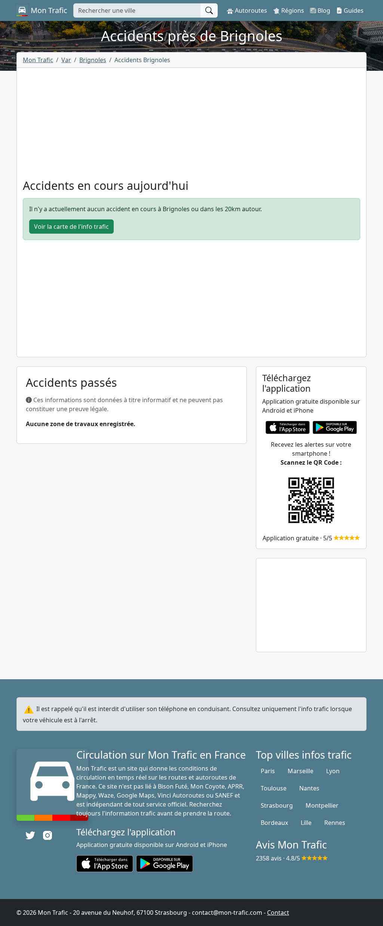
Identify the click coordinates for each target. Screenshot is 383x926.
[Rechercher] (209, 10)
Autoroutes (250, 10)
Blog (323, 10)
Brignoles (92, 60)
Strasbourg (277, 805)
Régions (292, 10)
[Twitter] (30, 835)
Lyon (333, 771)
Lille (306, 823)
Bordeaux (274, 823)
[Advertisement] (191, 126)
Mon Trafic (38, 60)
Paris (268, 771)
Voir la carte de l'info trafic (71, 226)
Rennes (334, 823)
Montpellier (322, 805)
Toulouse (274, 788)
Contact (278, 912)
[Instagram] (47, 835)
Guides (353, 10)
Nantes (309, 788)
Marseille (300, 771)
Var (66, 60)
